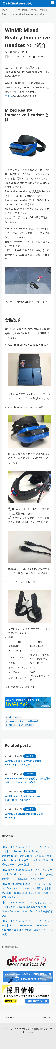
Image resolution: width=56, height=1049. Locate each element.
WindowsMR (26, 725)
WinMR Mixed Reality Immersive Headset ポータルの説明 (23, 798)
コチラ (8, 96)
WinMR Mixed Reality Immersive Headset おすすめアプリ (23, 762)
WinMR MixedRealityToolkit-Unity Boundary (24, 815)
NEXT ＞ (46, 1017)
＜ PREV (9, 1017)
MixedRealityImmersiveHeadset (23, 721)
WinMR (40, 56)
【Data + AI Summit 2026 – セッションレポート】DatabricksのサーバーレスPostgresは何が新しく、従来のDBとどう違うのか (28, 874)
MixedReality (14, 717)
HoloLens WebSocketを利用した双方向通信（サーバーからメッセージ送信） (28, 780)
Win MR (11, 725)
